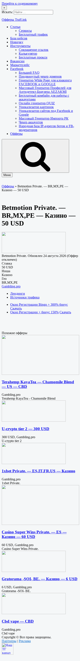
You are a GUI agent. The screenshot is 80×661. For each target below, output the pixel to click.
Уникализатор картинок (36, 107)
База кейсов (18, 38)
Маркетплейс (20, 65)
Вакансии (17, 61)
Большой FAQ (29, 72)
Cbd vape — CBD (18, 621)
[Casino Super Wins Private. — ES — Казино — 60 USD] (40, 524)
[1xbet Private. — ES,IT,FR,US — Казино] (34, 463)
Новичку (16, 42)
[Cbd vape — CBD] (34, 613)
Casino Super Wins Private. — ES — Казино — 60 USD (34, 534)
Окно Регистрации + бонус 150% (34, 312)
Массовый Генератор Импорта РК (43, 118)
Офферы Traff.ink (14, 19)
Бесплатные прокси (33, 57)
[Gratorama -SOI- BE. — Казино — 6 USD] (34, 571)
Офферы (16, 133)
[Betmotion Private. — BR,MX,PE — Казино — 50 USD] (34, 252)
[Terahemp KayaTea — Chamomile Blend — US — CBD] (40, 373)
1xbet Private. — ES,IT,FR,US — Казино (38, 471)
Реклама (25, 641)
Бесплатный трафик (33, 34)
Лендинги (17, 293)
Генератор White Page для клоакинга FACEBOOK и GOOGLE (45, 82)
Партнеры (9, 641)
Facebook (16, 69)
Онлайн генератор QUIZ (37, 103)
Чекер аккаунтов (31, 122)
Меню (7, 175)
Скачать (16, 308)
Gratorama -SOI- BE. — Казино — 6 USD (39, 579)
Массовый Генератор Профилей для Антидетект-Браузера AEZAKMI (45, 89)
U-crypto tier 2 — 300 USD (25, 429)
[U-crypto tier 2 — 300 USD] (34, 420)
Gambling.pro (11, 286)
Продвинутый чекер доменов (40, 76)
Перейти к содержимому (20, 3)
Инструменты (20, 46)
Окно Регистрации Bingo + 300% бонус (39, 304)
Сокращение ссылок (33, 50)
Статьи (15, 27)
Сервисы (25, 30)
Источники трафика (24, 297)
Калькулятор (28, 53)
